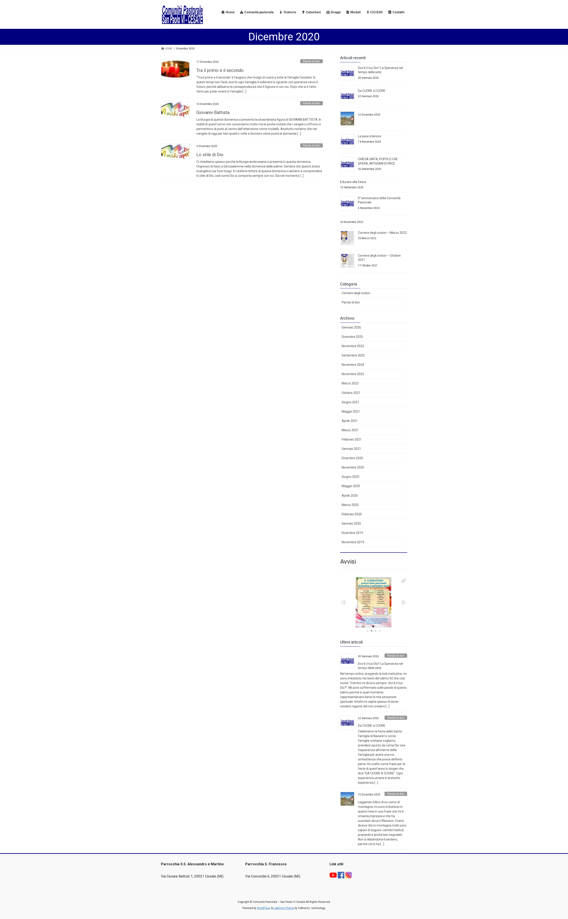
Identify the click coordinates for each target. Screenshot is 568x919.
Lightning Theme (283, 908)
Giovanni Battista (212, 112)
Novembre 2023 (353, 374)
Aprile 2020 (350, 495)
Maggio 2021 (351, 411)
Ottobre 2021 (351, 393)
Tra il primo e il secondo (220, 70)
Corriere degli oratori (356, 293)
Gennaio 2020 (351, 523)
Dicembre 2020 (352, 458)
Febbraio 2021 (352, 439)
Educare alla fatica (353, 182)
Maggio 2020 (351, 486)
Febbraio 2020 (352, 514)
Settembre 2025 (353, 355)
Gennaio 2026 (351, 327)
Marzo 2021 (350, 430)
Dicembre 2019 (352, 533)
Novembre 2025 (353, 346)
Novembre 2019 (353, 542)
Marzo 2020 (350, 505)
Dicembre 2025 (352, 336)
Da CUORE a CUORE (371, 90)
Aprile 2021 (350, 421)
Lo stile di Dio (209, 154)
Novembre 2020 (353, 467)
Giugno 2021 (350, 402)
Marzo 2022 (350, 383)
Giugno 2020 (350, 476)
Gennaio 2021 (351, 449)
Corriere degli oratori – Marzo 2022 (382, 232)
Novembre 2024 (353, 364)
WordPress (263, 908)
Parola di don (311, 61)
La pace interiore (369, 136)
